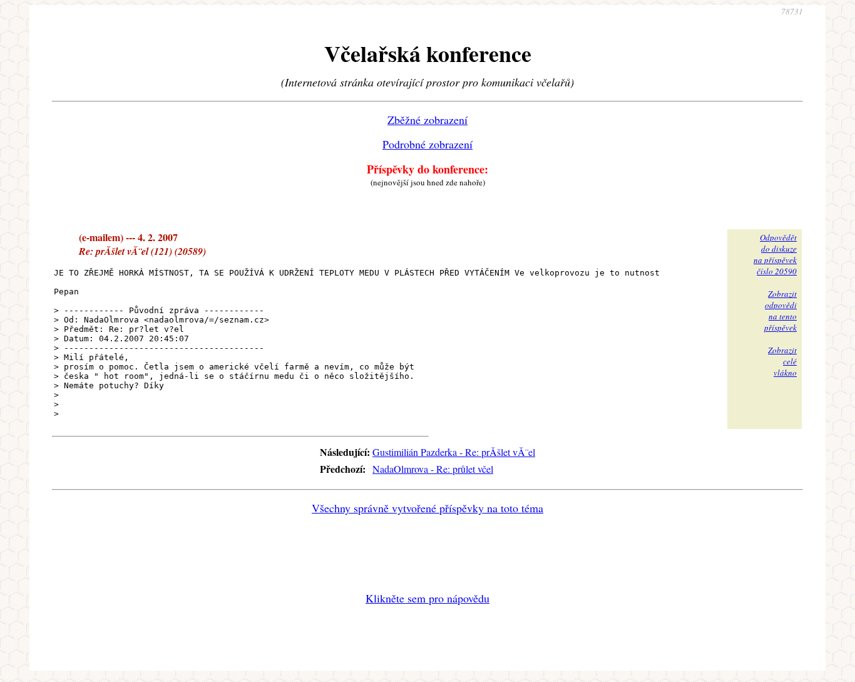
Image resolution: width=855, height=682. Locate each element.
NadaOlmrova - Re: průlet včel (432, 468)
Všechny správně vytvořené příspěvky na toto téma (427, 507)
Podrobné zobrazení (427, 144)
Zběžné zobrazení (427, 119)
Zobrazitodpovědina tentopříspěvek (780, 310)
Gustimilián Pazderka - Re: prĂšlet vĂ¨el (453, 451)
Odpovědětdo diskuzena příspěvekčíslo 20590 (775, 254)
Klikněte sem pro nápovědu (427, 598)
